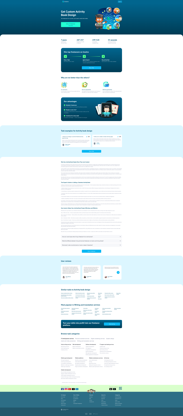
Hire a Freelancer (91, 212)
